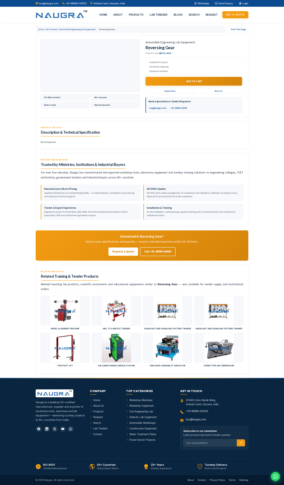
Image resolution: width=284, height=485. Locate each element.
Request (212, 14)
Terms (232, 480)
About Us (98, 405)
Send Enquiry (225, 3)
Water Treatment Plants (142, 434)
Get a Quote (235, 14)
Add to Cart (194, 81)
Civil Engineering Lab (141, 411)
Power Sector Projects (142, 439)
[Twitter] (55, 429)
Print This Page (238, 29)
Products (136, 14)
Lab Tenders (158, 14)
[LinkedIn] (47, 429)
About (118, 14)
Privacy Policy (217, 480)
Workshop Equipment (141, 405)
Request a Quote (123, 251)
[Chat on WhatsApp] (275, 476)
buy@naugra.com (49, 3)
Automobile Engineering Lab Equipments (77, 29)
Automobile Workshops (142, 422)
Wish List (218, 91)
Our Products (51, 29)
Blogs (178, 14)
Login (245, 3)
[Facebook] (39, 429)
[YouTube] (63, 429)
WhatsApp (203, 3)
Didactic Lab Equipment (143, 417)
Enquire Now (170, 91)
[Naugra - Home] (61, 14)
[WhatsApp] (71, 429)
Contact (97, 434)
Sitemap (243, 480)
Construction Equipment (143, 428)
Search (194, 14)
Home (103, 14)
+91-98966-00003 (76, 3)
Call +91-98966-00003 (157, 251)
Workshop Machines (141, 400)
